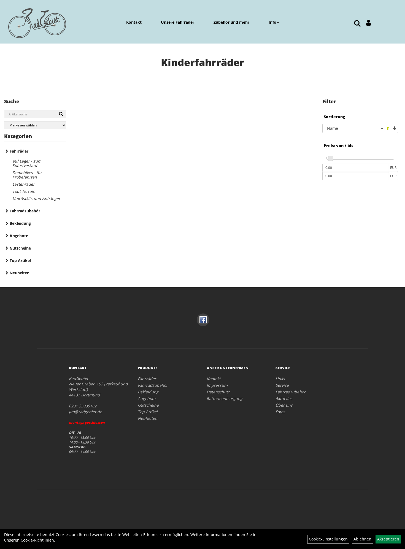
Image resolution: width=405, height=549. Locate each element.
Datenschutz (218, 391)
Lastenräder (23, 184)
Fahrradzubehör (25, 210)
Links (280, 378)
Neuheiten (19, 272)
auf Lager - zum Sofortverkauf (26, 163)
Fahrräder (19, 151)
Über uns (284, 405)
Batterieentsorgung (224, 398)
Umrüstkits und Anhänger (36, 198)
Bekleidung (20, 223)
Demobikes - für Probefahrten (27, 175)
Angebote (19, 235)
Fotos (280, 411)
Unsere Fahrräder (177, 22)
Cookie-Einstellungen (328, 539)
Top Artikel (20, 260)
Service (282, 385)
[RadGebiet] (37, 23)
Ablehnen (362, 539)
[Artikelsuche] (357, 23)
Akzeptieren (388, 539)
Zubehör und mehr (231, 22)
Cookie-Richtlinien (37, 540)
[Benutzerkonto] (368, 23)
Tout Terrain (23, 191)
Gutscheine (20, 248)
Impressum (217, 385)
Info (272, 22)
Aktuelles (284, 398)
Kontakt (134, 22)
